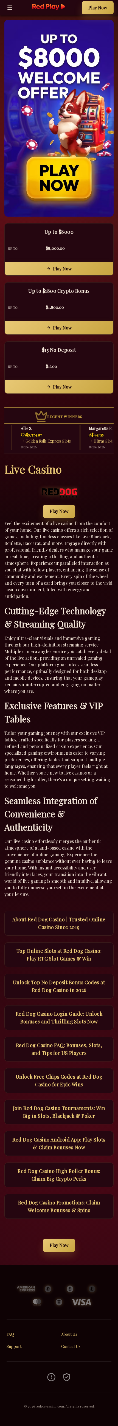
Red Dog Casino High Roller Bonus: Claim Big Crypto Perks (59, 1175)
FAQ (10, 1334)
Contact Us (70, 1346)
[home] (49, 11)
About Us (69, 1334)
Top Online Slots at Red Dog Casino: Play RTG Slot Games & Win (59, 955)
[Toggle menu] (9, 7)
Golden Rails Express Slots (42, 441)
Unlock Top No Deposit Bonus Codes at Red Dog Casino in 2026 (59, 986)
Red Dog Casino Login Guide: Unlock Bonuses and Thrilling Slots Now (59, 1017)
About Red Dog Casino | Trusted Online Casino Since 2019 (59, 923)
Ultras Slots (98, 441)
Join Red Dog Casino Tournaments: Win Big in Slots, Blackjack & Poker (59, 1112)
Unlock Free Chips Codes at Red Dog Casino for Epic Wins (59, 1080)
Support (14, 1346)
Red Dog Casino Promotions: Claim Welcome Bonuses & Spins (59, 1206)
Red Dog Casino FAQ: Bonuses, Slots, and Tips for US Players (59, 1049)
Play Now (97, 7)
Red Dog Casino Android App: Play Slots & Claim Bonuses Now (58, 1143)
